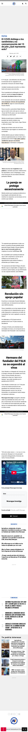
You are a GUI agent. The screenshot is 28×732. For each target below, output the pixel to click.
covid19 (18, 510)
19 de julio (12, 510)
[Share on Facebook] (7, 56)
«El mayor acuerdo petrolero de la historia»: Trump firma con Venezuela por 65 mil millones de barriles (14, 557)
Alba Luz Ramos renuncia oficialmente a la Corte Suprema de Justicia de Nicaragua (13, 550)
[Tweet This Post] (10, 56)
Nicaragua (22, 510)
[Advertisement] (14, 20)
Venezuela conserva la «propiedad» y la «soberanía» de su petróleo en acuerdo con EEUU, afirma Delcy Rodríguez (13, 537)
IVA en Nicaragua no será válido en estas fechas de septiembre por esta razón (12, 544)
